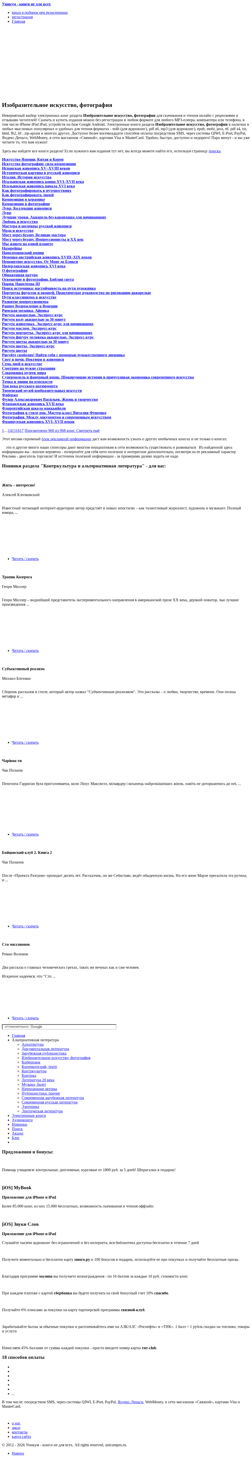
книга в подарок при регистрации (40, 12)
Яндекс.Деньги (130, 1402)
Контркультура (34, 1071)
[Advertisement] (89, 62)
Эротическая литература (42, 1111)
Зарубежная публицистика (44, 1053)
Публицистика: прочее (41, 1093)
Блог (16, 1138)
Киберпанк (31, 1062)
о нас (16, 1423)
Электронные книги (29, 1115)
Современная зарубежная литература (53, 1098)
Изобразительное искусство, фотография (56, 1058)
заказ (16, 1428)
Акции (17, 1133)
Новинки (19, 1124)
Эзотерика (30, 1107)
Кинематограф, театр (39, 1066)
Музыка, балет (34, 1084)
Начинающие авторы (39, 1089)
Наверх (18, 1453)
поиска (214, 151)
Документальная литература (45, 1049)
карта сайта (21, 1436)
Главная (18, 1035)
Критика (29, 1075)
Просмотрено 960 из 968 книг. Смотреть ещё (62, 430)
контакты (20, 1432)
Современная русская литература (50, 1102)
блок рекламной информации (66, 439)
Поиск (17, 1129)
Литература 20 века (38, 1080)
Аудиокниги (22, 1120)
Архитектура (33, 1044)
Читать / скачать (25, 559)
